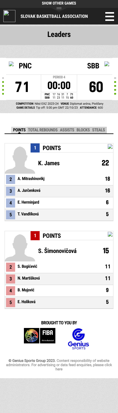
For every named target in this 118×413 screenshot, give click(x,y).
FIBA (39, 339)
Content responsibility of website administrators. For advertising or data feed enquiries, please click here (59, 365)
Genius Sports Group (78, 339)
